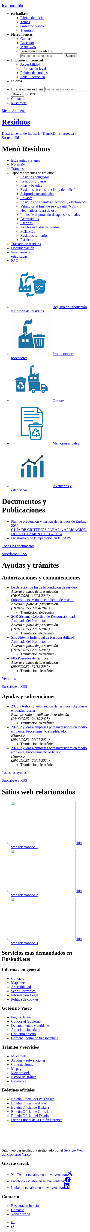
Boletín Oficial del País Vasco (32, 1099)
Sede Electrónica (32, 77)
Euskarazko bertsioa (25, 1206)
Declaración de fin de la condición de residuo (44, 587)
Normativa (19, 164)
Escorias (26, 223)
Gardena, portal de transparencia (34, 1038)
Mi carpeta (19, 103)
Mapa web (28, 47)
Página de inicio (32, 18)
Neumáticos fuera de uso (38, 210)
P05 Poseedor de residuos (29, 658)
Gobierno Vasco (32, 26)
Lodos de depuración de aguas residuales (50, 215)
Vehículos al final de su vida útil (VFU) (49, 206)
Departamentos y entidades (30, 1025)
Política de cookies (34, 73)
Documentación (22, 248)
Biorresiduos (29, 219)
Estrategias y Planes (25, 160)
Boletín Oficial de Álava (29, 1103)
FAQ (14, 260)
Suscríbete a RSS (14, 554)
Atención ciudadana (25, 1030)
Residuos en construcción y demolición (48, 190)
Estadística (19, 1081)
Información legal (33, 68)
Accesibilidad (30, 64)
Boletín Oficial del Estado (30, 1116)
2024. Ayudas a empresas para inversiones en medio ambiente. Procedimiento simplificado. (49, 729)
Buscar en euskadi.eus (36, 51)
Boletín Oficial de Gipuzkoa (31, 1112)
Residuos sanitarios (34, 235)
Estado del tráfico (23, 1077)
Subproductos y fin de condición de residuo (42, 600)
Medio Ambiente (14, 111)
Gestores (59, 401)
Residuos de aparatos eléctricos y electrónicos (53, 202)
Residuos (16, 122)
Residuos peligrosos (34, 177)
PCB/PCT (27, 231)
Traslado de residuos (26, 244)
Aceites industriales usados (39, 227)
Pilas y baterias (31, 185)
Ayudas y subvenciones (28, 1060)
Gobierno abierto (23, 1034)
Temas (25, 22)
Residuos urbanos (33, 181)
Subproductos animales (37, 194)
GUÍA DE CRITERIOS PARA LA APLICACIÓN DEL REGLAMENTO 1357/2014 (49, 532)
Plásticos (26, 240)
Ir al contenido (12, 6)
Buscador (27, 43)
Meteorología (20, 1073)
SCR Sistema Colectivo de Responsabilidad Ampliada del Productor (43, 618)
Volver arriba (20, 1214)
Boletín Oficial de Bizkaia (30, 1107)
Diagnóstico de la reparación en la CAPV (41, 538)
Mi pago (17, 1069)
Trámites (26, 30)
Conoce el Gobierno (26, 1021)
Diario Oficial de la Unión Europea (36, 1120)
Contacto (26, 39)
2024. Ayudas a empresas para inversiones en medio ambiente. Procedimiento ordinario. (49, 750)
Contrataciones (22, 1064)
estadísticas (20, 254)
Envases (26, 198)
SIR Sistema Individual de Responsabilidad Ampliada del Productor (42, 639)
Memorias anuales (66, 443)
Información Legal (24, 995)
